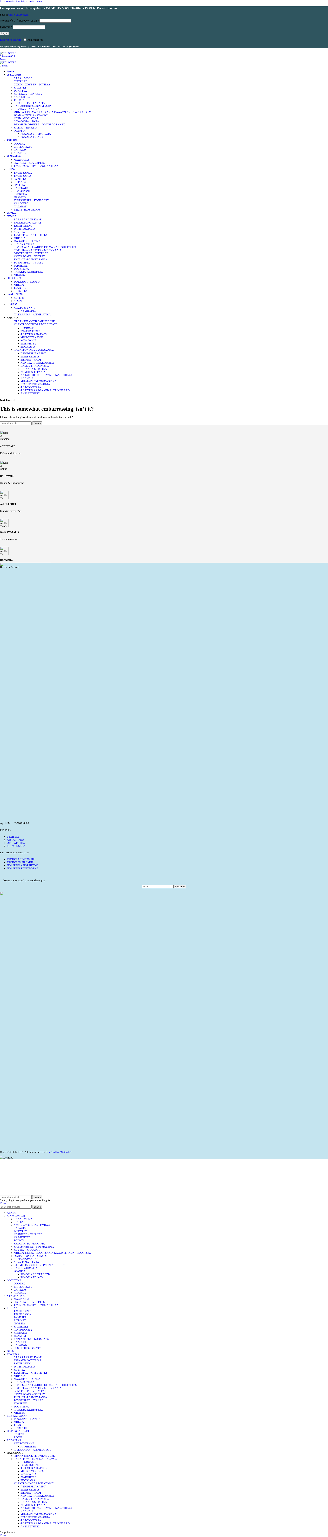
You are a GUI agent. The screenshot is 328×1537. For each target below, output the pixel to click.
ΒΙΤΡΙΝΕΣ (20, 181)
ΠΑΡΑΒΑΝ (20, 206)
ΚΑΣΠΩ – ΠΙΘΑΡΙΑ (25, 127)
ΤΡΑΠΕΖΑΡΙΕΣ (23, 172)
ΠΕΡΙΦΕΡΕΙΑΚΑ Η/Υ (33, 353)
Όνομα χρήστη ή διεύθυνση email (19, 20)
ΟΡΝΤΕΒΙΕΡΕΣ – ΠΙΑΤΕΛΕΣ (31, 253)
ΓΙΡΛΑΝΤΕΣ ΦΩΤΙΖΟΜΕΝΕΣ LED (34, 321)
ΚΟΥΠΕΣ (19, 231)
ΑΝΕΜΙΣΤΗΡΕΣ (30, 393)
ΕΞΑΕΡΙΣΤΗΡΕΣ (30, 331)
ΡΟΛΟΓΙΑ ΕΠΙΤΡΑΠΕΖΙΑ (35, 133)
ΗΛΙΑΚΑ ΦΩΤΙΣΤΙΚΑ (33, 368)
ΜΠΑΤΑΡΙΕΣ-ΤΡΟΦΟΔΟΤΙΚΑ (38, 381)
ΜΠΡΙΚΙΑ (19, 237)
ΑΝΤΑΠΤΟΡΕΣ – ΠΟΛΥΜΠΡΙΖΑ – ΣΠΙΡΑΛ (46, 375)
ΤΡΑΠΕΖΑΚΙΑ (22, 175)
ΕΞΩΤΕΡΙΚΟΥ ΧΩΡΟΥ (27, 209)
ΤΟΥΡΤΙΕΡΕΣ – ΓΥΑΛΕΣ (28, 262)
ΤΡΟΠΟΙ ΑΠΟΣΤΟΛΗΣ (21, 859)
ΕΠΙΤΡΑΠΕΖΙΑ (23, 146)
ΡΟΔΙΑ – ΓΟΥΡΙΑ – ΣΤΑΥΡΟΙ (31, 115)
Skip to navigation (10, 1)
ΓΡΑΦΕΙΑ (19, 185)
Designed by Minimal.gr (59, 1152)
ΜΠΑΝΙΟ (19, 274)
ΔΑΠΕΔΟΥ (20, 149)
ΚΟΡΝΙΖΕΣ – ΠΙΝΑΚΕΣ (28, 93)
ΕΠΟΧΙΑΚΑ (27, 346)
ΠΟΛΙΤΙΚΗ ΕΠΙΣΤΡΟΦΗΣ (22, 868)
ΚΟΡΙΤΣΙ (19, 297)
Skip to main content (31, 1)
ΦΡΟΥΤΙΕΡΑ (21, 268)
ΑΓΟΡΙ (18, 300)
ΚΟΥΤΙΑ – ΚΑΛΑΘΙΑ (27, 109)
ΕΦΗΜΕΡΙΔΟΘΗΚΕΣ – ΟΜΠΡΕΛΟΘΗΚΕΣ (39, 124)
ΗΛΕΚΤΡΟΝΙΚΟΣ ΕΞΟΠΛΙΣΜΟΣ (34, 349)
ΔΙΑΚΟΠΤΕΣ (28, 343)
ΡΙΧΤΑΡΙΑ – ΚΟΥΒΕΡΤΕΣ (29, 162)
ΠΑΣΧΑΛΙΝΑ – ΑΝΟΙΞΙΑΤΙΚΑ (32, 314)
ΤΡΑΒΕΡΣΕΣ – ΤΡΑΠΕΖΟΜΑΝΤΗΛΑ (36, 165)
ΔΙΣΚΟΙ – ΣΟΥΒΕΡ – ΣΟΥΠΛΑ (32, 84)
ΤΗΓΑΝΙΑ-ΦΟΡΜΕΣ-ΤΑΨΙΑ (30, 259)
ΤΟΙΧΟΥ (19, 99)
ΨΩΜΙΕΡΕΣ (21, 265)
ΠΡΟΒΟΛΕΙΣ (28, 328)
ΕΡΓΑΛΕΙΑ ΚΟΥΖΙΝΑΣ (27, 222)
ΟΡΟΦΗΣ (19, 143)
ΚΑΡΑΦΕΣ (20, 87)
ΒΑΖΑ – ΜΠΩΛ (23, 78)
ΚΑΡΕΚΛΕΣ (21, 188)
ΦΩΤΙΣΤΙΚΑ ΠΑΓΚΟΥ (33, 334)
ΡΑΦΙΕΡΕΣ (20, 178)
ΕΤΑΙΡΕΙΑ (13, 836)
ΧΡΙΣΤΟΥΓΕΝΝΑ (24, 307)
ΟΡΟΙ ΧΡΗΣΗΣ (16, 842)
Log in (4, 33)
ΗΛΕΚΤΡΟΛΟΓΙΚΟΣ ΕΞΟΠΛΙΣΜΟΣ (35, 324)
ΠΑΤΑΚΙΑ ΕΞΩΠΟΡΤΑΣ (28, 271)
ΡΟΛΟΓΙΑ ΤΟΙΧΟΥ (31, 136)
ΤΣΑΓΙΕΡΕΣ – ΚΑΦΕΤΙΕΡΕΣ (30, 234)
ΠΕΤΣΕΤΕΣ (20, 290)
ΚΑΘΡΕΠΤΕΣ (22, 96)
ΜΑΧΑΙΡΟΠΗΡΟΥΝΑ (27, 241)
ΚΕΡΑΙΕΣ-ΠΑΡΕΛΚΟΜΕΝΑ (37, 362)
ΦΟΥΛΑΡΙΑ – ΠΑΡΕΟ (27, 281)
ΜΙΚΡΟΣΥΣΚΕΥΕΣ (32, 337)
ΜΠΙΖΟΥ (19, 284)
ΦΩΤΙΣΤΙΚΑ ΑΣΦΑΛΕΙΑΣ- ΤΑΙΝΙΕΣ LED (45, 390)
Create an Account (18, 14)
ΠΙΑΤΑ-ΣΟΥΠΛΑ (24, 244)
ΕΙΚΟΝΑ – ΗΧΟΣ (30, 359)
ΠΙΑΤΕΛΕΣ (20, 81)
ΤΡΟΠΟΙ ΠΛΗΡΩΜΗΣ (20, 862)
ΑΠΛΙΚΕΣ (20, 152)
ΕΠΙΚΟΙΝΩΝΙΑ (16, 845)
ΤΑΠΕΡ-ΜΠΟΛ (23, 225)
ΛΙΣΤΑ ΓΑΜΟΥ (16, 839)
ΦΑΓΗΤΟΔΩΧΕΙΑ (24, 228)
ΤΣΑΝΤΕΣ (20, 287)
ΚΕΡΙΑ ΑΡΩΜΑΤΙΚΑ (26, 118)
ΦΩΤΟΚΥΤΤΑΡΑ (30, 387)
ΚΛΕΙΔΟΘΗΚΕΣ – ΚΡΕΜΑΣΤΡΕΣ (34, 106)
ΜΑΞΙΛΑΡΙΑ (21, 159)
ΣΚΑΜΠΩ (20, 197)
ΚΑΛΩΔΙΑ (26, 378)
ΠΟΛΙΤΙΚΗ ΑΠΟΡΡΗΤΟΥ (22, 865)
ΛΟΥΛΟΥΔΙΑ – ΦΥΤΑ (26, 121)
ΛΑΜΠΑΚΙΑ (28, 311)
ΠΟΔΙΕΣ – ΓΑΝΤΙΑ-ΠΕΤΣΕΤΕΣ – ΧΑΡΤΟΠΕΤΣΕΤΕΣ (45, 247)
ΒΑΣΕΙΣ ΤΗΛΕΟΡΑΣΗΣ (34, 365)
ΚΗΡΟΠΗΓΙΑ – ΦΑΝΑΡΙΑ (29, 102)
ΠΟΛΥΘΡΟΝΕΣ (23, 191)
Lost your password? (11, 39)
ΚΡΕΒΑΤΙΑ (20, 194)
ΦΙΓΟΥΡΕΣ (20, 90)
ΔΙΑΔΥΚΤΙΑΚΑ (29, 356)
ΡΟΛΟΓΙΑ (19, 130)
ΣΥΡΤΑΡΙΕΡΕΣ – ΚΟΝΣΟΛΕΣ (31, 200)
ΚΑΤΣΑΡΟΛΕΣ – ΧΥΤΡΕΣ (29, 256)
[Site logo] (8, 53)
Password (6, 26)
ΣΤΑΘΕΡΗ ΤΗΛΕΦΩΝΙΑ (35, 384)
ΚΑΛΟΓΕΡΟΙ (21, 203)
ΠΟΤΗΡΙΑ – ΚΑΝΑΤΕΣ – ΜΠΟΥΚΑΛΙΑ (38, 250)
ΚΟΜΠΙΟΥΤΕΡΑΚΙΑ (32, 371)
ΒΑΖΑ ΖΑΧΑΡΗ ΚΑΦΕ (28, 219)
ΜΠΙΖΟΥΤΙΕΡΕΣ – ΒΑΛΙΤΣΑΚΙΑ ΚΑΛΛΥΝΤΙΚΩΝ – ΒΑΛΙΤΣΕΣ (52, 112)
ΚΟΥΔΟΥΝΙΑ (28, 340)
